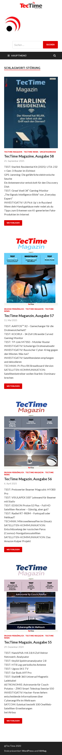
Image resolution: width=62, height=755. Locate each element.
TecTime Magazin (13, 152)
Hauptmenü (18, 55)
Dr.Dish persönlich (14, 309)
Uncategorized (48, 152)
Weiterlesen (13, 223)
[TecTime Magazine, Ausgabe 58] (31, 114)
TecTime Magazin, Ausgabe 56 (28, 479)
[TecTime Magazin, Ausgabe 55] (31, 597)
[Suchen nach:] (35, 44)
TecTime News (31, 152)
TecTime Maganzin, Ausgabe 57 (29, 315)
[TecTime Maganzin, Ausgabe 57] (31, 271)
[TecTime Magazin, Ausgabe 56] (31, 434)
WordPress (28, 750)
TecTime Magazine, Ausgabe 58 (29, 156)
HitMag (42, 750)
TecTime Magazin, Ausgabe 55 (28, 642)
